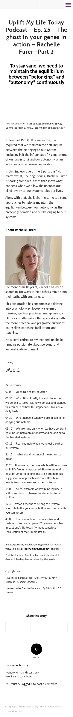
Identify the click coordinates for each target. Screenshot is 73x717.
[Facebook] (44, 5)
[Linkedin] (33, 5)
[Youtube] (39, 5)
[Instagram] (50, 5)
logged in (27, 684)
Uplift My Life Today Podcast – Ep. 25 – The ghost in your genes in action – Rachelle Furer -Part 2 (36, 37)
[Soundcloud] (55, 5)
